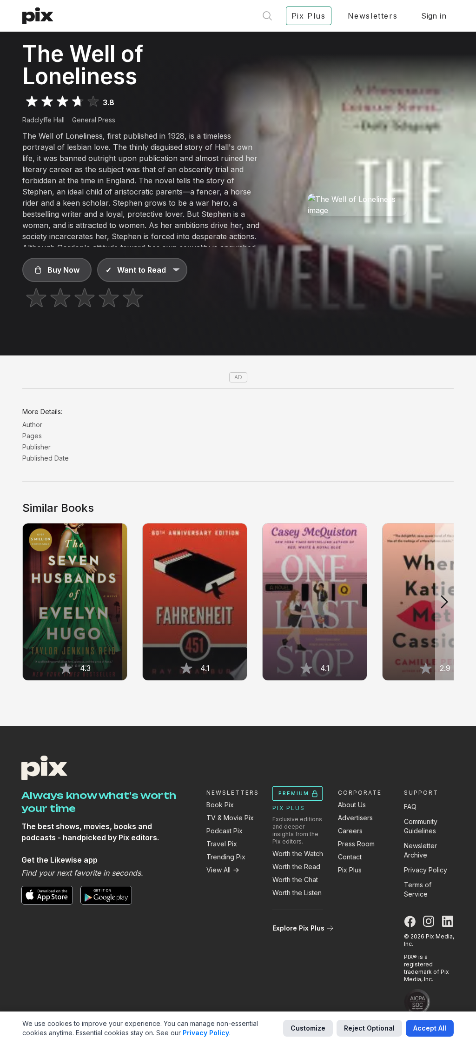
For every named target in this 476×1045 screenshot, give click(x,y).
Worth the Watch (297, 853)
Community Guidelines (420, 826)
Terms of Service (417, 889)
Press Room (356, 844)
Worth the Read (296, 867)
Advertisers (355, 818)
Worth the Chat (295, 880)
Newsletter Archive (420, 850)
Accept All (429, 1028)
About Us (352, 805)
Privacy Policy (425, 870)
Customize (308, 1028)
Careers (350, 831)
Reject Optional (369, 1028)
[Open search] (267, 15)
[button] (57, 270)
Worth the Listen (297, 893)
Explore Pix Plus (298, 928)
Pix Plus (350, 870)
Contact (350, 857)
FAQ (410, 807)
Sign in (433, 15)
